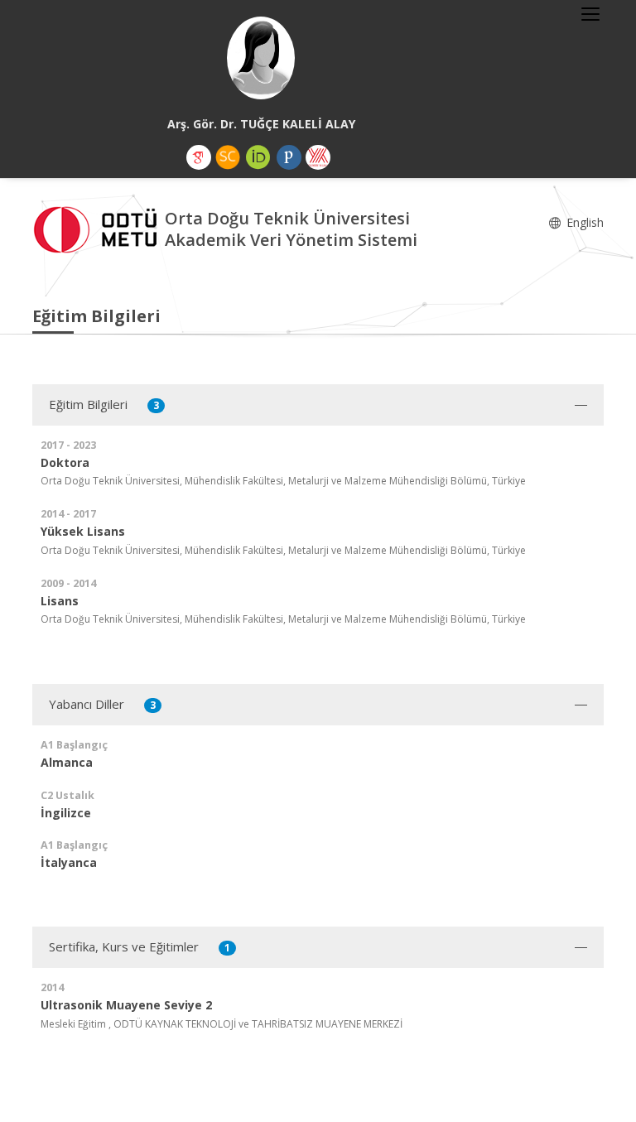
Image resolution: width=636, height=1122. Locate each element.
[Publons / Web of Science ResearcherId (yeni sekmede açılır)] (289, 157)
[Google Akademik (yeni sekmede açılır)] (198, 157)
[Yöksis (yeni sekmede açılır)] (318, 157)
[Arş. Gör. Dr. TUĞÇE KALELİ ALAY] (260, 58)
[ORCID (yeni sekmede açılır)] (258, 157)
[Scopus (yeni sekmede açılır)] (227, 157)
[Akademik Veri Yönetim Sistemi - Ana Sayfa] (98, 227)
